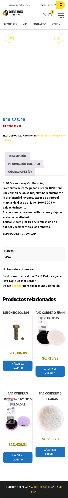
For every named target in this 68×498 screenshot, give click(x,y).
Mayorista (10, 24)
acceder (17, 286)
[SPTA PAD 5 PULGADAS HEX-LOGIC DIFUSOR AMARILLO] (58, 38)
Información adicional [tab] (24, 164)
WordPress (38, 486)
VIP (25, 24)
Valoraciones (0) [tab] (20, 171)
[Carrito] (50, 15)
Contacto (39, 24)
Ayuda (56, 24)
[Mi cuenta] (44, 14)
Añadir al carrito (18, 366)
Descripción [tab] (17, 156)
